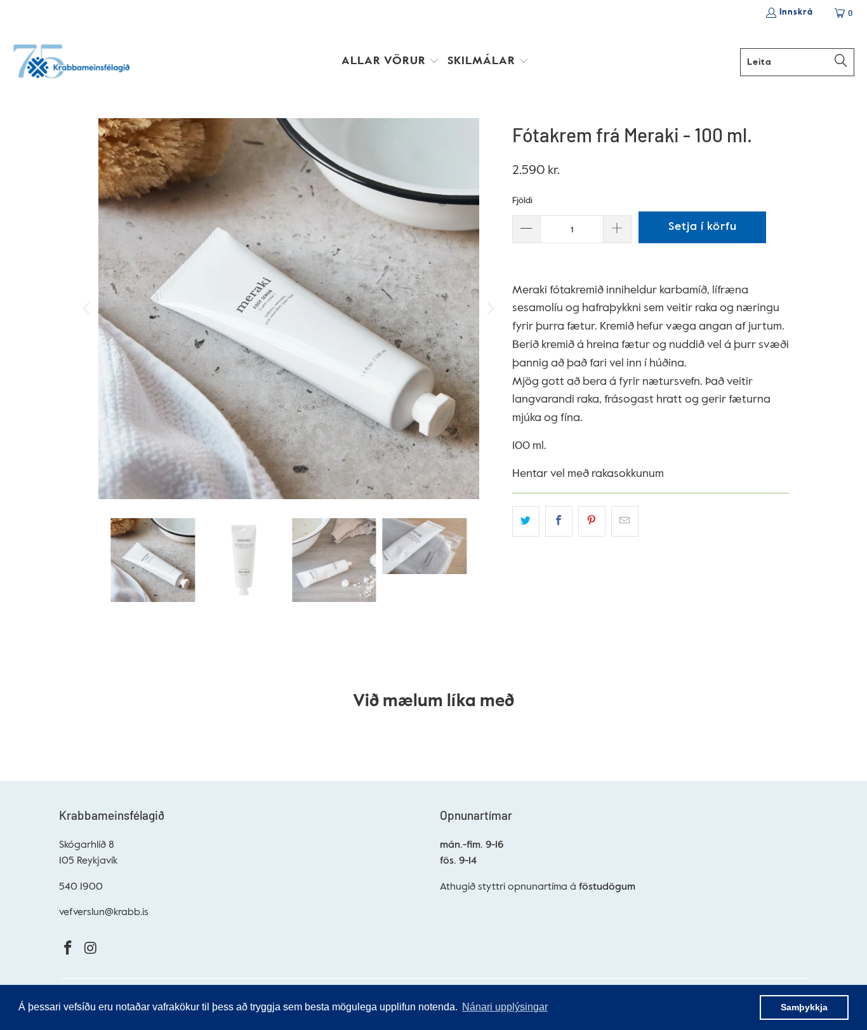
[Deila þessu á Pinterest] (592, 521)
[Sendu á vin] (625, 521)
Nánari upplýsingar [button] (505, 1006)
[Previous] (87, 308)
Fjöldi (522, 201)
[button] (390, 62)
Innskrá (796, 12)
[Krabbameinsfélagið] (71, 62)
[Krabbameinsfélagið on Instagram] (91, 949)
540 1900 (81, 887)
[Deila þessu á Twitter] (525, 521)
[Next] (490, 308)
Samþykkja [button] (804, 1007)
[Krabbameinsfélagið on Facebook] (68, 949)
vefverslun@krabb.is (104, 912)
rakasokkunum (628, 473)
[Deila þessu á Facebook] (558, 521)
